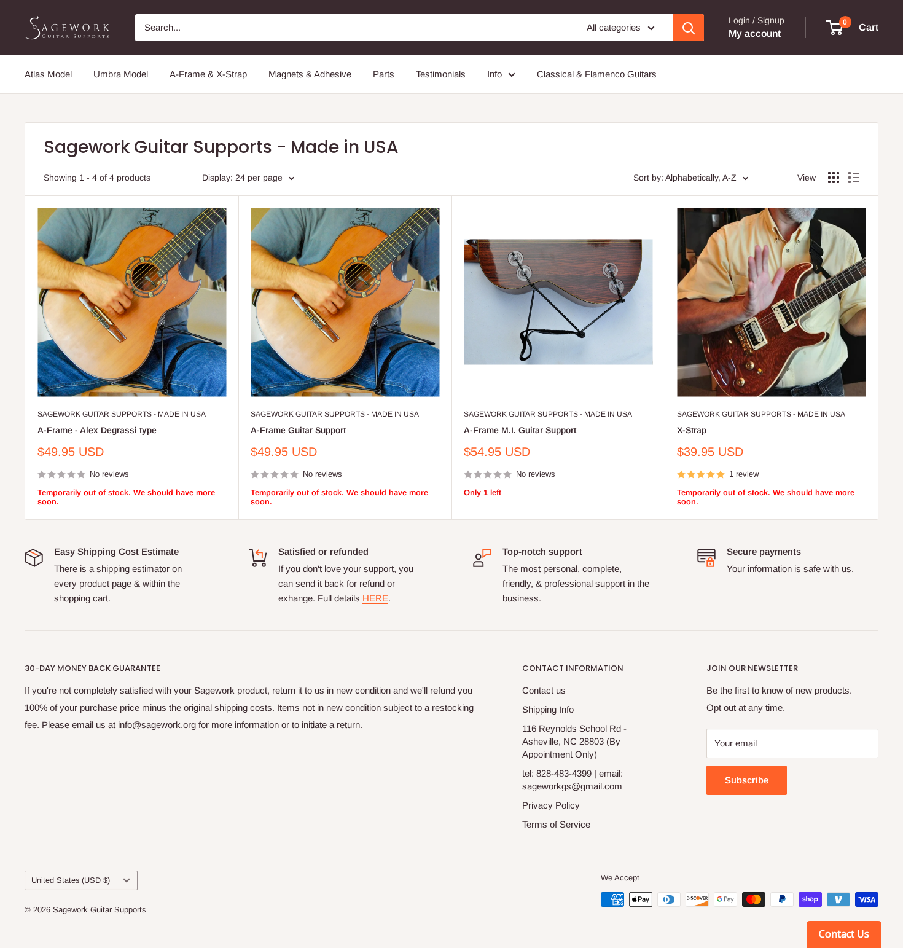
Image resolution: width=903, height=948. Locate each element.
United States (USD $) (70, 880)
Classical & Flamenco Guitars (597, 74)
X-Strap (691, 430)
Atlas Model (48, 74)
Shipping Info (548, 709)
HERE (375, 598)
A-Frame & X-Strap (208, 74)
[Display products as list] (853, 177)
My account (755, 33)
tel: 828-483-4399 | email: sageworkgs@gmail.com (572, 779)
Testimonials (441, 74)
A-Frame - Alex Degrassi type (97, 430)
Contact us (544, 690)
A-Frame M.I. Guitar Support (520, 430)
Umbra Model (120, 74)
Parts (383, 74)
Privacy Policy (551, 805)
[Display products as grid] (833, 177)
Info (494, 74)
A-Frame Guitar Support (298, 430)
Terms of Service (556, 824)
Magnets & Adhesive (309, 74)
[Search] (688, 27)
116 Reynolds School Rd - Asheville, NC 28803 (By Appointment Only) (574, 741)
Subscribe (746, 780)
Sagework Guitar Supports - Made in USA (121, 414)
